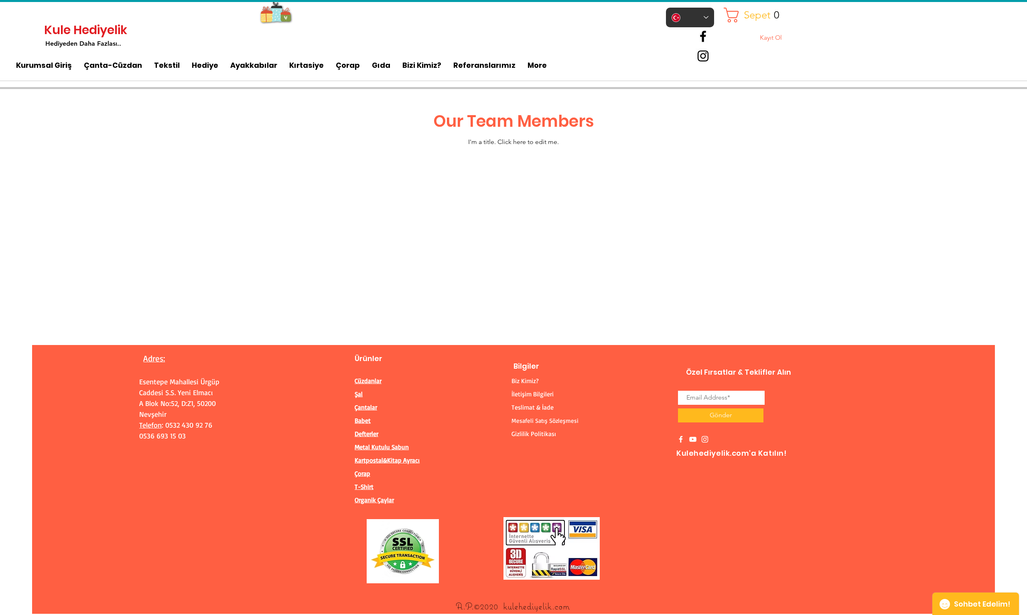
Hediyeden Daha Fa (74, 43)
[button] (754, 15)
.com (561, 606)
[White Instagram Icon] (704, 439)
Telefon (150, 424)
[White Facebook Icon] (680, 439)
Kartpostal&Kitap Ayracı (387, 460)
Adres (153, 358)
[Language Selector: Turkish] (690, 17)
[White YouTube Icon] (692, 439)
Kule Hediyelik (85, 30)
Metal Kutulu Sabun (382, 447)
